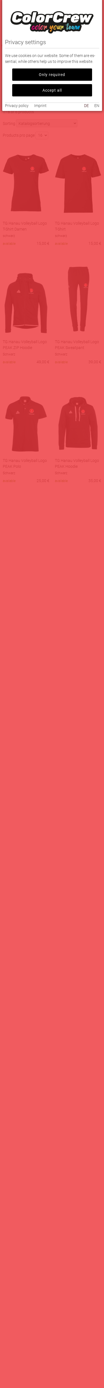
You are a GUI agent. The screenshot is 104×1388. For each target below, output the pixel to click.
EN (96, 105)
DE (86, 105)
